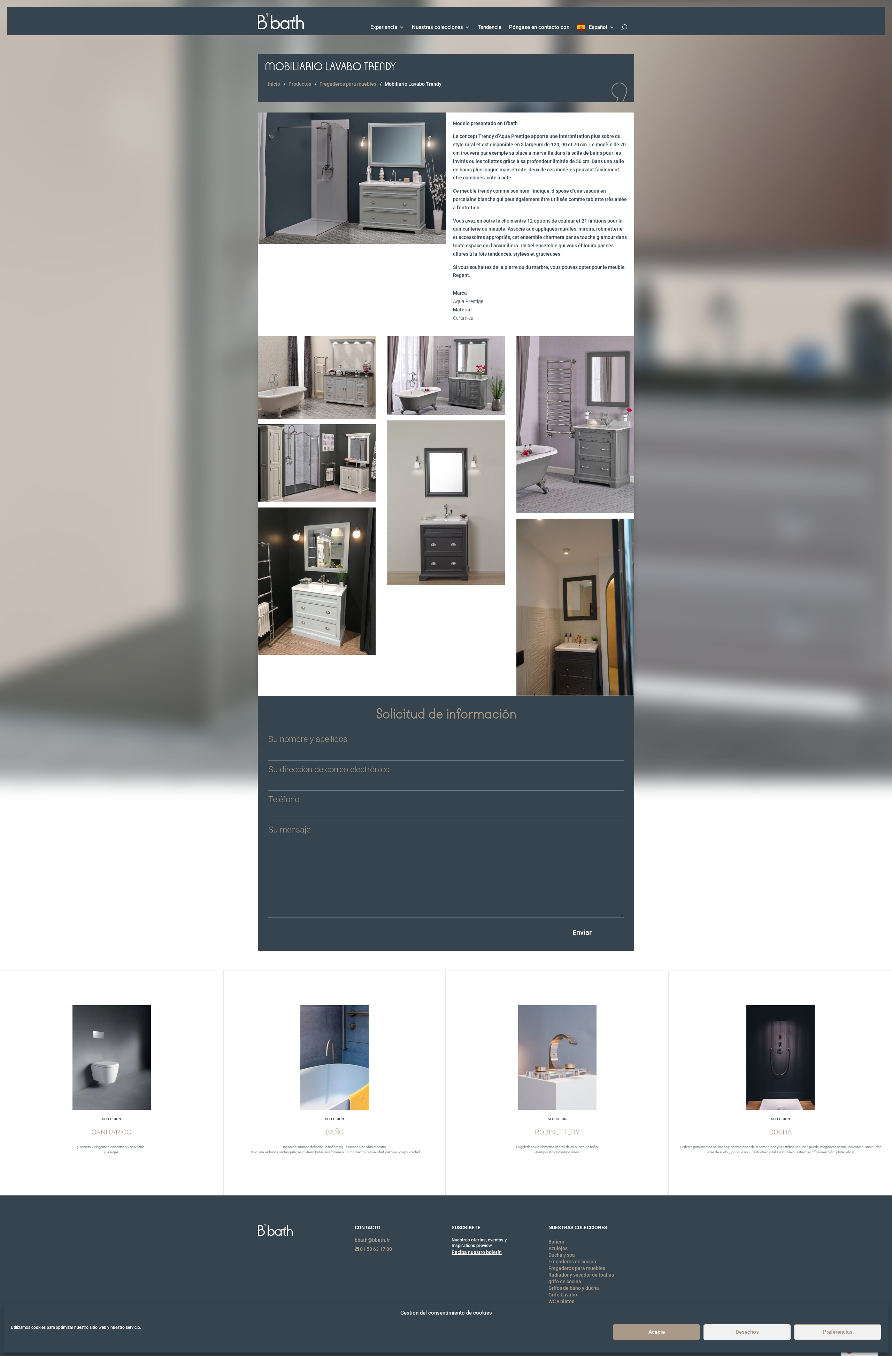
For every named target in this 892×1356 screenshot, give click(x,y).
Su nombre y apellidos (307, 739)
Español (598, 27)
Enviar (582, 932)
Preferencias (838, 1332)
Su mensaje (289, 830)
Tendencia (489, 27)
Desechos (747, 1332)
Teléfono (283, 800)
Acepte (656, 1332)
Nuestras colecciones (437, 27)
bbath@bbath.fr (372, 1240)
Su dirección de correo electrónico (329, 770)
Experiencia (383, 27)
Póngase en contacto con (539, 27)
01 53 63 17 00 (375, 1249)
